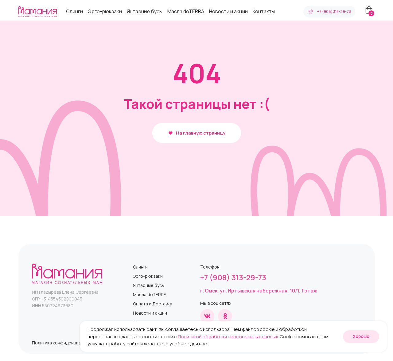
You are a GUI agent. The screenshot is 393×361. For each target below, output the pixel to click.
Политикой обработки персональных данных (228, 336)
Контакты (264, 11)
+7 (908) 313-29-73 (233, 277)
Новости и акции (228, 11)
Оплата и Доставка (152, 304)
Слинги (74, 11)
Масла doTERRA (185, 11)
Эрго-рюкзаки (105, 11)
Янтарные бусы (144, 11)
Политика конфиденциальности (65, 343)
